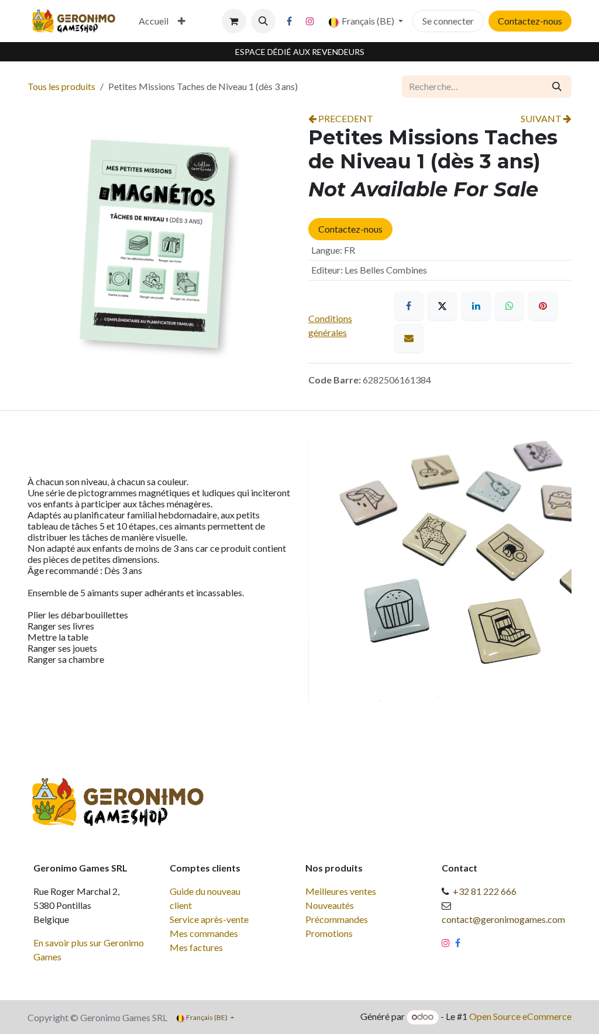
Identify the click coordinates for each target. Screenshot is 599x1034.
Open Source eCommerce (520, 1016)
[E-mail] (409, 338)
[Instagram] (310, 21)
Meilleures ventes (340, 891)
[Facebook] (289, 21)
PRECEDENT (344, 118)
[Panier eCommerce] (234, 21)
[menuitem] (153, 21)
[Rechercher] (557, 86)
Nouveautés (329, 905)
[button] (263, 21)
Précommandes (336, 919)
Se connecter (448, 20)
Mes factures (196, 947)
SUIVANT (542, 118)
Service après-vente (209, 919)
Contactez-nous (530, 20)
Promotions (329, 933)
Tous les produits (61, 86)
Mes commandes (204, 933)
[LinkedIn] (476, 306)
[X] (442, 306)
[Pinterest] (543, 306)
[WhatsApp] (509, 306)
